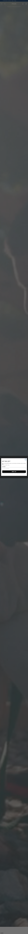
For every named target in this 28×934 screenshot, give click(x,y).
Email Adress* (3, 466)
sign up (14, 471)
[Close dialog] (26, 459)
